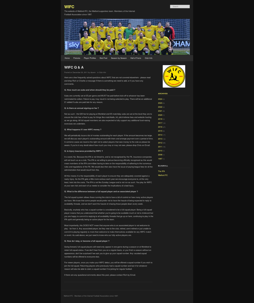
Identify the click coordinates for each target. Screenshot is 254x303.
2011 (160, 146)
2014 (160, 134)
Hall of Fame (135, 58)
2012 (160, 142)
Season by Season (119, 58)
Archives (163, 93)
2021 (160, 110)
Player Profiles (90, 58)
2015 (160, 130)
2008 (160, 154)
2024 (160, 99)
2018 (160, 119)
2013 (160, 138)
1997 (160, 158)
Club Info (148, 58)
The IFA (161, 171)
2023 (160, 103)
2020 (160, 115)
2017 (160, 123)
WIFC (69, 6)
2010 (160, 150)
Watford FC (163, 175)
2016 (160, 126)
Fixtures (76, 58)
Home (67, 58)
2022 (160, 107)
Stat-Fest (103, 58)
